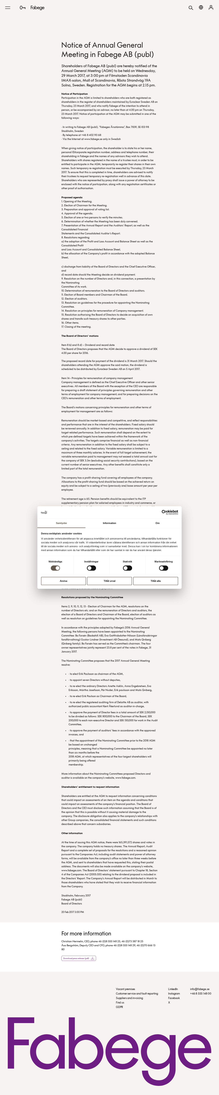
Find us (120, 1002)
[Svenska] (201, 7)
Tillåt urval (109, 581)
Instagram (174, 993)
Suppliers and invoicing (129, 998)
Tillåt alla (156, 581)
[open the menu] (7, 7)
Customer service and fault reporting (137, 993)
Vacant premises (125, 989)
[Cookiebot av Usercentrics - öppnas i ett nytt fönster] (164, 512)
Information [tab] (109, 523)
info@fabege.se (199, 989)
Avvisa (63, 581)
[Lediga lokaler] (22, 7)
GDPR (119, 1007)
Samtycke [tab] (61, 523)
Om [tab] (158, 523)
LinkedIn (173, 989)
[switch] (91, 568)
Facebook (174, 998)
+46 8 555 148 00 (200, 993)
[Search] (191, 7)
